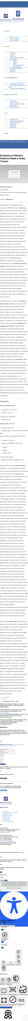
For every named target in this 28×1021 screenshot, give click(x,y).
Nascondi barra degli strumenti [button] (7, 925)
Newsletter (6, 820)
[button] (0, 890)
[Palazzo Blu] (6, 21)
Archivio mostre (14, 40)
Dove (4, 698)
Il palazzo (5, 811)
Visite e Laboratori (11, 77)
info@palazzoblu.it (5, 832)
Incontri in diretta (14, 107)
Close (2, 880)
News (6, 133)
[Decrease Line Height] (2, 947)
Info (6, 113)
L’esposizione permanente (10, 812)
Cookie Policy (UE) (8, 821)
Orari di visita (6, 817)
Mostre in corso (7, 814)
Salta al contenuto (5, 1006)
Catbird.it (22, 852)
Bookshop (12, 71)
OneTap (8, 923)
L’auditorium (6, 818)
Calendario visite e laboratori (17, 88)
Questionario (13, 127)
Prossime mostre (8, 815)
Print (6, 880)
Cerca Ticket (3, 790)
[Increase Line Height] (2, 942)
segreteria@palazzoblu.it (7, 841)
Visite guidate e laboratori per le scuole (17, 86)
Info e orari (6, 697)
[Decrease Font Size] (2, 929)
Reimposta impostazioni (6, 1007)
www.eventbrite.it (4, 712)
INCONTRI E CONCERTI (11, 94)
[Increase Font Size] (2, 924)
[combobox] (14, 885)
